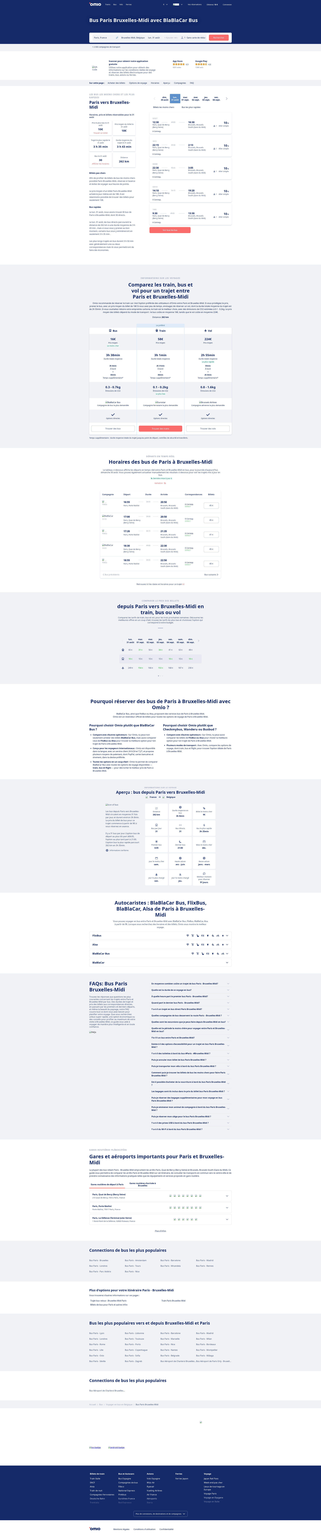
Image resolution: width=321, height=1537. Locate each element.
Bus (114, 4)
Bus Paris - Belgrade (169, 1355)
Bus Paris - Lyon (96, 1333)
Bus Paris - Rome (97, 1344)
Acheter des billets (116, 83)
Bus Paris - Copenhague (136, 1350)
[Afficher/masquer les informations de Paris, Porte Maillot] (227, 1207)
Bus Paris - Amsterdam (135, 1260)
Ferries (129, 4)
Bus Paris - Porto (133, 1344)
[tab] (163, 107)
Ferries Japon (181, 1478)
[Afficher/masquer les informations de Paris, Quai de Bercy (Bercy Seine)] (227, 1195)
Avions (150, 1473)
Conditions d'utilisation (144, 1529)
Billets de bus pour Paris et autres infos (109, 1304)
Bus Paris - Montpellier (207, 1350)
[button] (155, 38)
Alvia (92, 1486)
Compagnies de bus (128, 1482)
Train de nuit (96, 1490)
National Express (126, 1490)
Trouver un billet (100, 133)
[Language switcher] (178, 4)
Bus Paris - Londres (98, 1266)
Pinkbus (122, 1494)
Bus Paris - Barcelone (170, 1260)
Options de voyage (138, 83)
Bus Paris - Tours (133, 1266)
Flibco (121, 1486)
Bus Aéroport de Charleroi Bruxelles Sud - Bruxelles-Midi (187, 1361)
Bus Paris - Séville (97, 1361)
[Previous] (122, 641)
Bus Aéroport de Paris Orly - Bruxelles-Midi (216, 1361)
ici (183, 584)
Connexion (227, 5)
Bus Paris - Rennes (205, 1266)
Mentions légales (121, 1529)
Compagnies (180, 83)
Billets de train (97, 1473)
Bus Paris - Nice (132, 1271)
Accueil (92, 1404)
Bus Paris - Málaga (205, 1355)
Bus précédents (112, 574)
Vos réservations (195, 5)
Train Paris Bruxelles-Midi (173, 1300)
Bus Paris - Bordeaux (206, 1344)
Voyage (207, 1473)
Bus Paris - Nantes (169, 1350)
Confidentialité (166, 1529)
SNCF (92, 1482)
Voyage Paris (210, 1493)
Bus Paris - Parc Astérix (100, 1271)
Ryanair (150, 1486)
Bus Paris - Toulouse (134, 1338)
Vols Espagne (153, 1478)
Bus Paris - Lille (96, 1350)
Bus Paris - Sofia (132, 1355)
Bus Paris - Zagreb (133, 1361)
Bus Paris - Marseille (170, 1338)
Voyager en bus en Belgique (119, 1404)
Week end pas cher (213, 1482)
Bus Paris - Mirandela (170, 1266)
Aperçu (166, 83)
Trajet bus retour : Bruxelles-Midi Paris (108, 1300)
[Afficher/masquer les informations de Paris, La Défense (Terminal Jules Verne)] (227, 1219)
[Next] (227, 98)
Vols (121, 4)
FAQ (192, 83)
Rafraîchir (159, 483)
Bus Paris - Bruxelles (98, 1260)
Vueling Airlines (154, 1490)
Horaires (155, 83)
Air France (152, 1494)
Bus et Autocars (126, 1473)
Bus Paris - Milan (204, 1338)
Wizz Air (151, 1482)
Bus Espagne (124, 1478)
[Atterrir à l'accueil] (97, 5)
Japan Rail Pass (211, 1478)
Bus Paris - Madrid (204, 1260)
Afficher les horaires (100, 164)
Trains (107, 4)
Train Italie (95, 1478)
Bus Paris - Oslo (96, 1355)
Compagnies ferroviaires (102, 1494)
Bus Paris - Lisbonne (134, 1333)
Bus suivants (210, 574)
